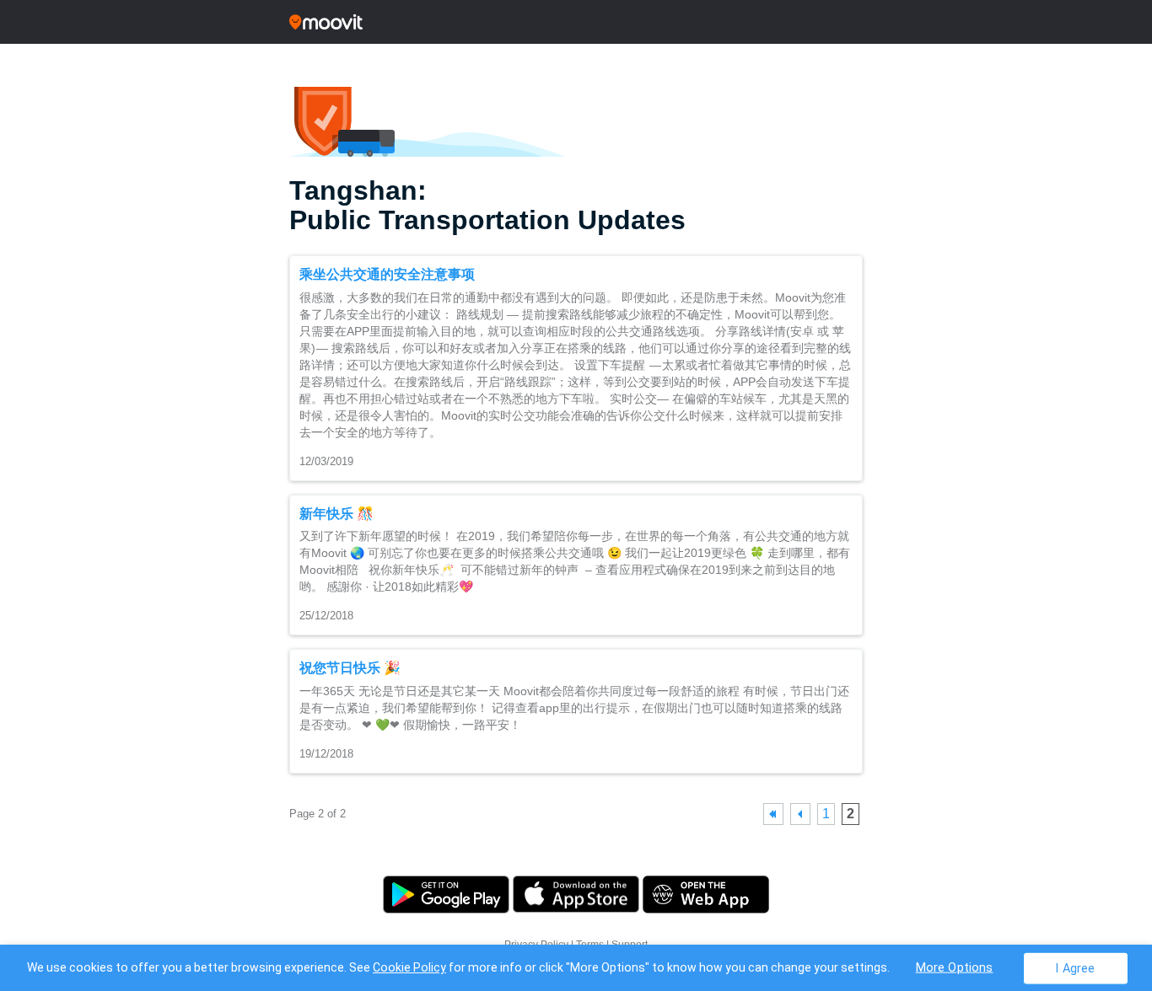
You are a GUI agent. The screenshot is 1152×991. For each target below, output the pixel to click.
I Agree (1075, 968)
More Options (954, 967)
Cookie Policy (409, 967)
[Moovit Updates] (576, 21)
